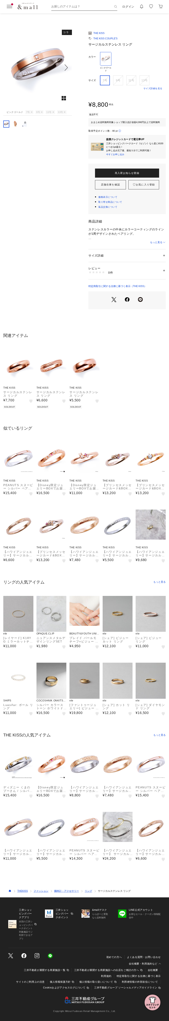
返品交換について (107, 207)
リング (88, 891)
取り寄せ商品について (110, 202)
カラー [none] (92, 56)
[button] (37, 67)
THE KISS (98, 33)
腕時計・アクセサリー (66, 891)
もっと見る (156, 242)
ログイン (128, 6)
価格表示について (107, 197)
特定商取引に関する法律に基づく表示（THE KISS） (117, 286)
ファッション (41, 891)
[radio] (105, 62)
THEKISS (22, 891)
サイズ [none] (92, 80)
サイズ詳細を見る (152, 88)
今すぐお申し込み (115, 154)
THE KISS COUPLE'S (105, 38)
